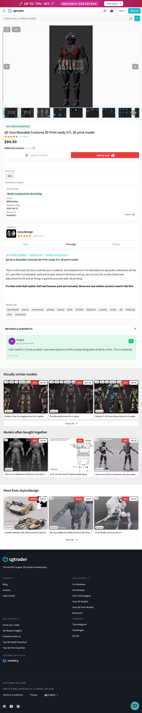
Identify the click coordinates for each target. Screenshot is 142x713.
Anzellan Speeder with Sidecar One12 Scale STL (26, 532)
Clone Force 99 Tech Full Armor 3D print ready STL (117, 474)
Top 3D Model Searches (15, 642)
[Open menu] (4, 11)
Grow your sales (11, 624)
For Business (78, 584)
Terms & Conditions (13, 694)
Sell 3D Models (10, 618)
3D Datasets (78, 590)
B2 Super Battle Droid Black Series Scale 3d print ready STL (75, 532)
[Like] (25, 164)
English (49, 695)
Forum (75, 635)
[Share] (116, 164)
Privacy (33, 694)
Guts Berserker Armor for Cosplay (64, 416)
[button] (131, 18)
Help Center (9, 595)
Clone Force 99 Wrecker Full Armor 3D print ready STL (28, 474)
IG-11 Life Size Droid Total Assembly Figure (68, 474)
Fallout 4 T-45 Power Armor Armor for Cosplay (115, 416)
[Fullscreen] (6, 29)
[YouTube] (11, 706)
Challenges (78, 630)
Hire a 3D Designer (81, 595)
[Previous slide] (7, 66)
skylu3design (25, 232)
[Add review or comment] (135, 328)
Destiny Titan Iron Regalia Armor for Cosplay (24, 416)
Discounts (77, 612)
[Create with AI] (105, 11)
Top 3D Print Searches (14, 647)
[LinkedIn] (4, 706)
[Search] (137, 18)
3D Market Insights (12, 630)
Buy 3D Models (79, 578)
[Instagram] (18, 706)
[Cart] (111, 11)
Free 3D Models (80, 601)
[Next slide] (135, 66)
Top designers (79, 624)
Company (7, 578)
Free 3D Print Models (83, 607)
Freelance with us (12, 636)
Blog (5, 584)
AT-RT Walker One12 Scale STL (108, 532)
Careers (7, 590)
